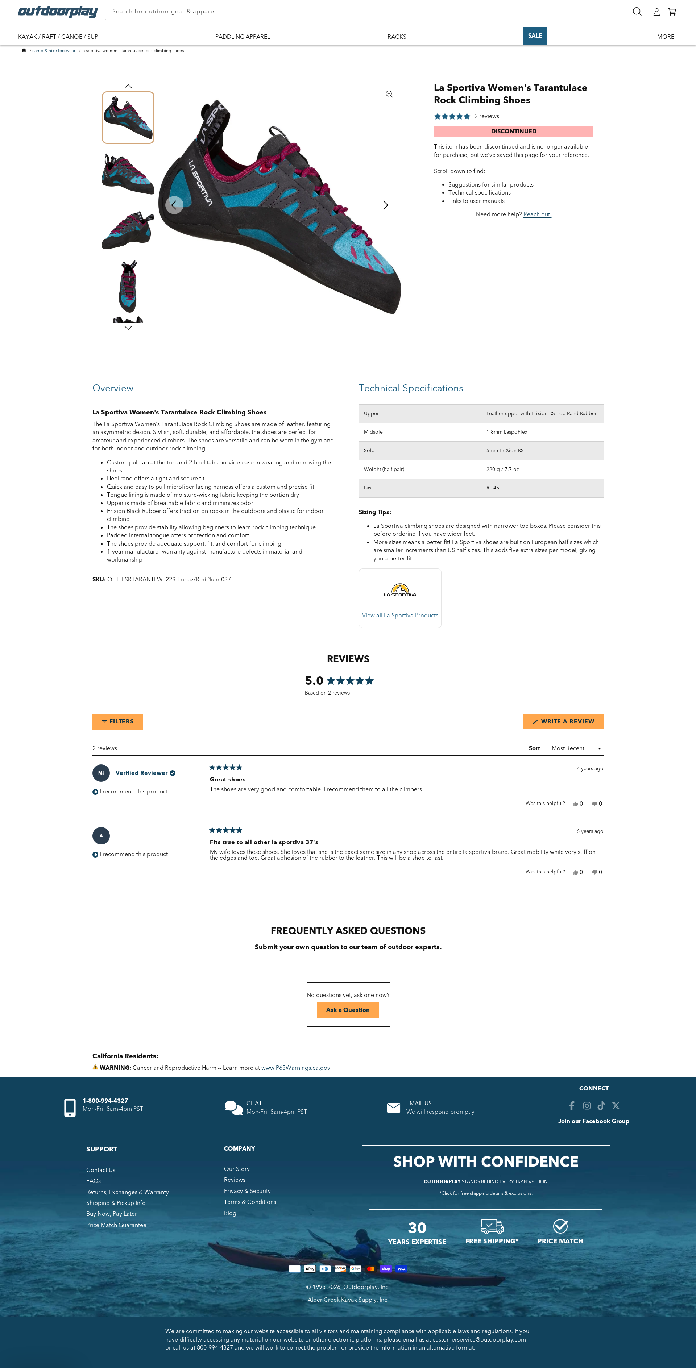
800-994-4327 (215, 1348)
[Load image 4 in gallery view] (128, 286)
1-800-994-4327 (105, 1101)
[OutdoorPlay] (24, 51)
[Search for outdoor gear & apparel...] (637, 12)
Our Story (237, 1169)
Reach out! (537, 214)
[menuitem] (61, 41)
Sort (535, 748)
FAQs (93, 1181)
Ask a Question (352, 1012)
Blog (230, 1213)
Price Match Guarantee (116, 1225)
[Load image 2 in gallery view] (128, 173)
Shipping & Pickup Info (116, 1203)
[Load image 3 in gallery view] (128, 230)
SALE (535, 36)
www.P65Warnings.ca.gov (295, 1068)
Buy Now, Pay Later (111, 1214)
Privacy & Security (247, 1191)
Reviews (234, 1180)
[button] (672, 12)
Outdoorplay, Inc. (366, 1287)
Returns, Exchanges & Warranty (127, 1192)
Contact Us (100, 1170)
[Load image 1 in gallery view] (128, 117)
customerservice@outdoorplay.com (479, 1340)
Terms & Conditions (250, 1202)
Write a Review (571, 723)
